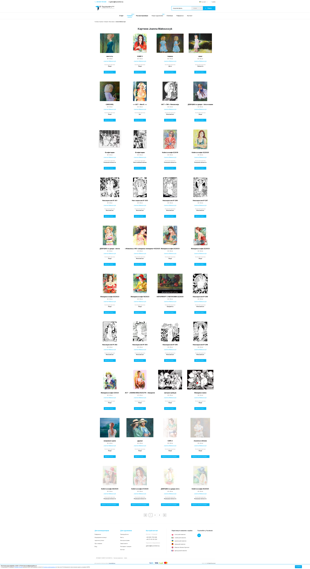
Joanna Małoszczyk (109, 61)
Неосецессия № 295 (170, 345)
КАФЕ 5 (140, 56)
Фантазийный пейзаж (140, 162)
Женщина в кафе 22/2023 (200, 248)
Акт (140, 114)
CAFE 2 (170, 441)
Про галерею (98, 543)
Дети (170, 66)
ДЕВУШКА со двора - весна (110, 248)
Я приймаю (298, 566)
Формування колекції (101, 537)
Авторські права (124, 540)
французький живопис (181, 550)
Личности (200, 66)
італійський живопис (180, 537)
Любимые (170, 15)
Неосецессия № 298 (200, 345)
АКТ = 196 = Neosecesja (170, 104)
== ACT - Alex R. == (140, 104)
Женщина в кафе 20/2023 (109, 296)
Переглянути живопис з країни (182, 530)
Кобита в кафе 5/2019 (170, 152)
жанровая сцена (110, 441)
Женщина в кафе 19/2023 (140, 296)
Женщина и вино (200, 393)
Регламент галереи (125, 546)
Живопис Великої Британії (182, 547)
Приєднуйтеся (124, 534)
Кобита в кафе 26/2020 (109, 489)
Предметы (170, 306)
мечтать (109, 56)
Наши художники (157, 15)
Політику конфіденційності (49, 567)
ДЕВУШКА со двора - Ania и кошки (200, 104)
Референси (179, 15)
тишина (170, 56)
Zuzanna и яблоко (200, 441)
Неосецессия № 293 (139, 345)
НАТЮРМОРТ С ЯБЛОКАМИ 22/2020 (170, 296)
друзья (140, 441)
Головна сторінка (99, 21)
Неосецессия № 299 (170, 200)
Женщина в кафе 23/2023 (170, 248)
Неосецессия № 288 (200, 296)
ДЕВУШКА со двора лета (170, 489)
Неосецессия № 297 (200, 200)
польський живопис (180, 534)
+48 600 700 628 (101, 2)
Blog (96, 546)
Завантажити (124, 543)
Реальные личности (110, 162)
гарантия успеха (99, 540)
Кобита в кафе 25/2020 (200, 489)
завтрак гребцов (170, 393)
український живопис (180, 541)
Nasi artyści (111, 21)
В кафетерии (109, 152)
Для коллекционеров (102, 530)
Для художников (126, 530)
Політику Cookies (18, 567)
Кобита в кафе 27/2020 (139, 489)
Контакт (189, 15)
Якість (122, 537)
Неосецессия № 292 (109, 345)
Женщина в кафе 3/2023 (110, 393)
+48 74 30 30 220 (151, 539)
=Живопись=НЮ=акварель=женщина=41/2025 (140, 248)
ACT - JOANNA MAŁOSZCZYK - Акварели (140, 393)
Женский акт (170, 114)
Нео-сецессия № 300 (140, 200)
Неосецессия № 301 (109, 200)
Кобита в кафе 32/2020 (200, 152)
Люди (109, 66)
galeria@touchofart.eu (116, 2)
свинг (200, 56)
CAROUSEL (110, 104)
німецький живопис (180, 544)
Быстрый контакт (152, 530)
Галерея (106, 21)
